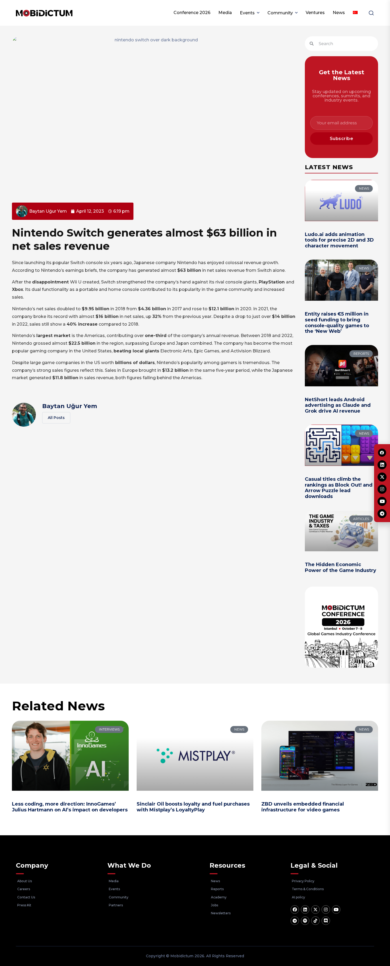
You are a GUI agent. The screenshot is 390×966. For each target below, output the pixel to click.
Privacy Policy (303, 881)
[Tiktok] (315, 920)
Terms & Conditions (308, 889)
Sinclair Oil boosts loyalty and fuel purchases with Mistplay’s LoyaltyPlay (193, 807)
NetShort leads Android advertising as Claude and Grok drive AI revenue (338, 405)
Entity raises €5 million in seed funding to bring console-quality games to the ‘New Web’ (337, 322)
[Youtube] (336, 909)
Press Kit (24, 905)
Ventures (315, 12)
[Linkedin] (305, 909)
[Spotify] (305, 920)
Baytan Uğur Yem (69, 406)
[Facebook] (295, 909)
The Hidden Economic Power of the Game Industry (340, 567)
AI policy (298, 897)
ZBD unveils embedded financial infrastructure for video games (302, 807)
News (339, 12)
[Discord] (326, 920)
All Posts (56, 417)
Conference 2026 (192, 12)
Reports (217, 889)
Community (280, 12)
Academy (219, 897)
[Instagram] (326, 909)
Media (225, 12)
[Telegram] (295, 920)
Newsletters (221, 913)
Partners (116, 905)
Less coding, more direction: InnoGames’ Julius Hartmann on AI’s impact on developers (70, 807)
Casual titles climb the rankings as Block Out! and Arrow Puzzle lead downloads (338, 487)
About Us (24, 881)
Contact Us (26, 897)
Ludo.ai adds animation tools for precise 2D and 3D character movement (339, 240)
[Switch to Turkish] (355, 12)
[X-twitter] (315, 909)
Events (247, 12)
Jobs (214, 905)
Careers (23, 889)
